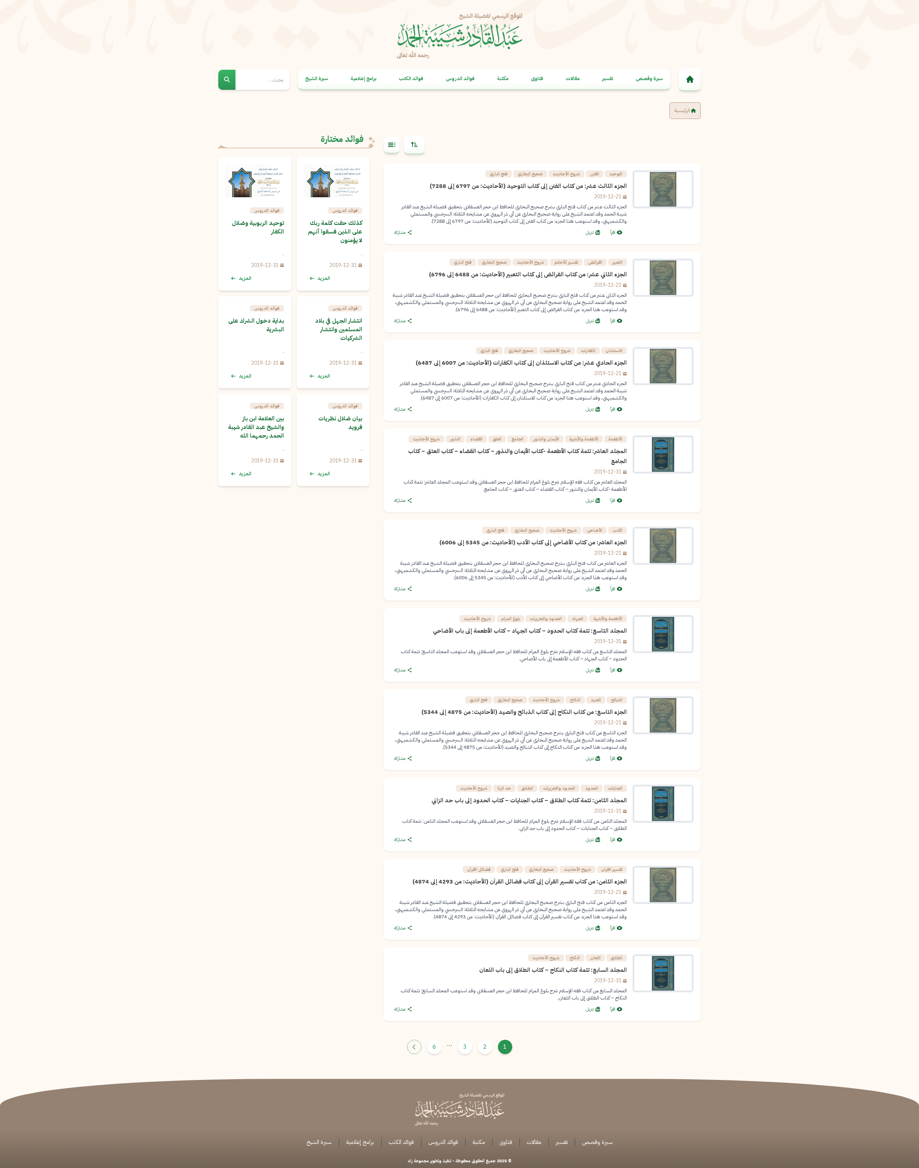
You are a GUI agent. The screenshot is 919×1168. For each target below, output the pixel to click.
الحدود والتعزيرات (546, 618)
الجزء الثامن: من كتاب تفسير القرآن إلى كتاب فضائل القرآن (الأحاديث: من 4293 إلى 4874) (519, 881)
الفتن (594, 174)
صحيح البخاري (530, 174)
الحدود (591, 788)
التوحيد (615, 174)
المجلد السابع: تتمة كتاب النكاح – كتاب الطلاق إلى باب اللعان (553, 970)
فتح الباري (499, 174)
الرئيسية (682, 110)
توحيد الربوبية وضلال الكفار (258, 227)
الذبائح (616, 700)
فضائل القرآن (479, 869)
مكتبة (503, 78)
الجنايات (615, 788)
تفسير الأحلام (566, 262)
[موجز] (392, 145)
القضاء (476, 439)
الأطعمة (615, 439)
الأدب (617, 530)
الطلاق (527, 788)
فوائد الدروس (460, 78)
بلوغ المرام (510, 618)
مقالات (573, 78)
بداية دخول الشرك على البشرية (256, 325)
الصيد (596, 700)
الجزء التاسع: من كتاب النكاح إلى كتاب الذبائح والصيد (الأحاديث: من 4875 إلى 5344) (524, 712)
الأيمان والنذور (546, 439)
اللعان (595, 958)
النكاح (575, 700)
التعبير (617, 262)
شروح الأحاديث (566, 174)
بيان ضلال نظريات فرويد (340, 422)
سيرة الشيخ (316, 78)
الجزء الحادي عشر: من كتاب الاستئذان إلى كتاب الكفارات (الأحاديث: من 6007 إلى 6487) (521, 363)
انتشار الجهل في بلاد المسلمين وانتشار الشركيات (338, 329)
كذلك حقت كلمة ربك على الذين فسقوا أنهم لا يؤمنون (335, 232)
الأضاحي (594, 530)
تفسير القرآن (611, 869)
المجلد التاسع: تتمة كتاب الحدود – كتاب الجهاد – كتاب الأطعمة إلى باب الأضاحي (530, 631)
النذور (455, 439)
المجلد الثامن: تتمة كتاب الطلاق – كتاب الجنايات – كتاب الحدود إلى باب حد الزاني (529, 800)
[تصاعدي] (414, 145)
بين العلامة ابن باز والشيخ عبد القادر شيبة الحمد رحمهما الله (256, 427)
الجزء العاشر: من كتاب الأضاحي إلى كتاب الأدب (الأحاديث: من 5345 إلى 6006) (533, 542)
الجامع (517, 439)
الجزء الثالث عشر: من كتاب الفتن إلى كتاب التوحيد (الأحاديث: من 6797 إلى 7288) (528, 186)
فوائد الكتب (411, 78)
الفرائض (595, 262)
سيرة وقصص (649, 78)
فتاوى (537, 78)
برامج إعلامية (364, 78)
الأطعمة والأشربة (583, 439)
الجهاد (577, 618)
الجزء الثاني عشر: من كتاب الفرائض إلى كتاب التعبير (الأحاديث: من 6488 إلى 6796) (528, 274)
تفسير (607, 78)
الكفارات (588, 350)
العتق (497, 439)
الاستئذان (614, 350)
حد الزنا (504, 788)
